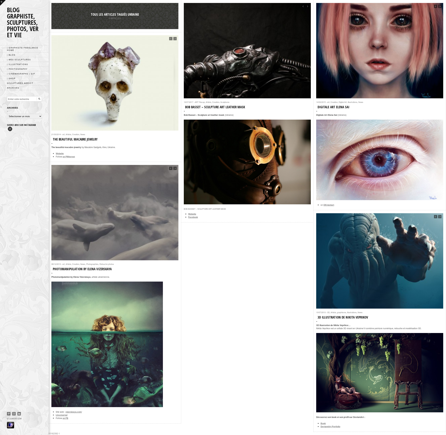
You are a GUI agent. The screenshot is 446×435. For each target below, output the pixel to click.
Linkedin (19, 413)
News (360, 102)
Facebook (193, 217)
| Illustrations (17, 64)
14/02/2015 (321, 102)
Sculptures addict (20, 83)
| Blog (11, 54)
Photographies (92, 264)
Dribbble (14, 413)
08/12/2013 (56, 264)
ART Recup (200, 102)
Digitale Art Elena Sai (333, 107)
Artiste (208, 102)
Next (307, 6)
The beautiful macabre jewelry (75, 139)
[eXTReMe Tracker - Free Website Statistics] (10, 427)
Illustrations (352, 102)
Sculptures (224, 102)
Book (323, 423)
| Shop (11, 78)
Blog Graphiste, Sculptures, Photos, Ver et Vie (23, 22)
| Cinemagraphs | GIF (21, 73)
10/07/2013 (321, 312)
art (328, 102)
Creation (215, 102)
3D (328, 312)
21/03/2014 (56, 134)
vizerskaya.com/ (74, 411)
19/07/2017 (188, 102)
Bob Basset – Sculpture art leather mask (215, 107)
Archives (13, 87)
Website (192, 213)
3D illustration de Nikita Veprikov (343, 317)
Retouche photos (106, 264)
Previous (303, 6)
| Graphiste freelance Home (22, 48)
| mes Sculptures (19, 59)
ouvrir (3, 3)
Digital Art (343, 102)
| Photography (17, 68)
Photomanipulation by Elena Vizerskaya (82, 269)
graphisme (341, 312)
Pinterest (8, 413)
